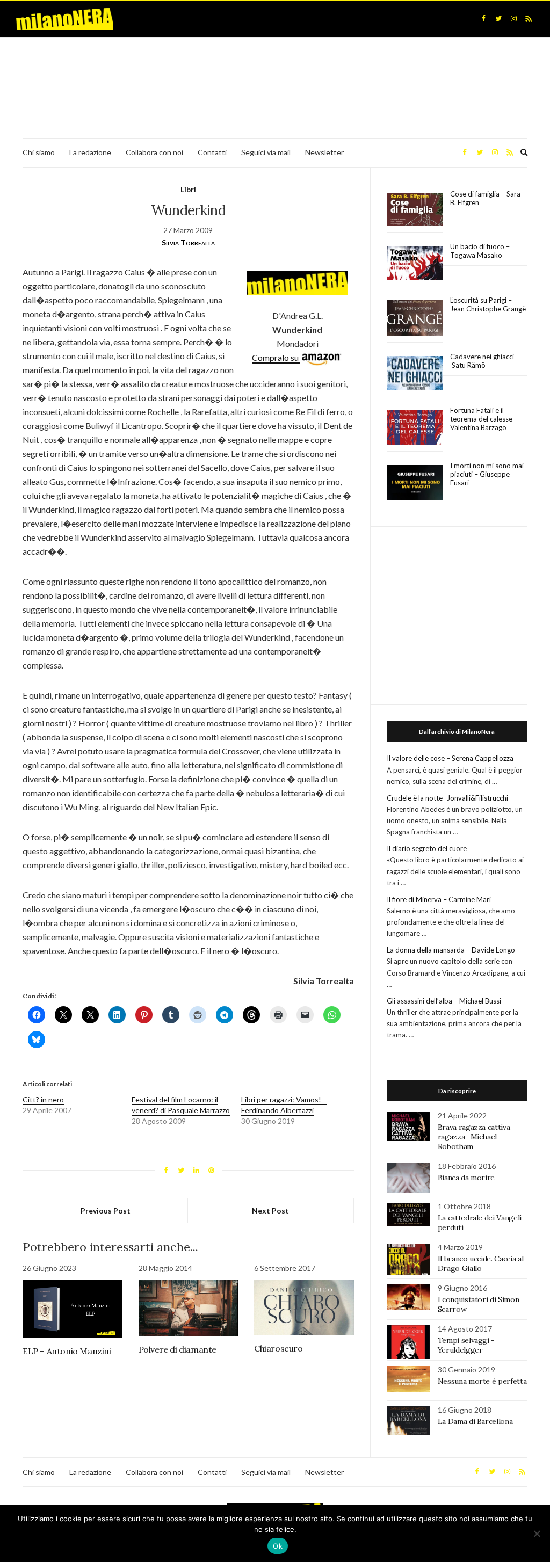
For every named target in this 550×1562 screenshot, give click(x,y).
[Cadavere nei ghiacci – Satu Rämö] (415, 373)
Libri (188, 189)
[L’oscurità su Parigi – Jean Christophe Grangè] (415, 318)
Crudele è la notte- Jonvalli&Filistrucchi (447, 798)
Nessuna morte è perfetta (482, 1381)
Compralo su (276, 357)
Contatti (212, 152)
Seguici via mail (266, 152)
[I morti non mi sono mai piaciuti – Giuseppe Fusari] (415, 482)
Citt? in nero (43, 1099)
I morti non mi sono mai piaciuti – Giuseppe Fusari (487, 474)
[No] (536, 1533)
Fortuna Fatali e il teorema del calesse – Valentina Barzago (484, 419)
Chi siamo (39, 152)
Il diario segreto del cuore (427, 848)
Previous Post (106, 1210)
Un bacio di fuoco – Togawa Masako (480, 250)
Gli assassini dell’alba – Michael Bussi (444, 1001)
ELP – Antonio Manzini (67, 1351)
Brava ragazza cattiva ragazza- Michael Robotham (474, 1136)
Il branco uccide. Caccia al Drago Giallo (481, 1263)
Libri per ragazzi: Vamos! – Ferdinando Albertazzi (284, 1105)
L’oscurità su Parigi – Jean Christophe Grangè (488, 304)
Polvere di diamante (177, 1349)
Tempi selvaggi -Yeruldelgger (466, 1345)
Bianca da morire (466, 1177)
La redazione (90, 152)
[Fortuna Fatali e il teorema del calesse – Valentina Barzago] (415, 428)
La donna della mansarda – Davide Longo (451, 950)
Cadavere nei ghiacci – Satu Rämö (484, 360)
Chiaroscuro (278, 1348)
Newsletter (324, 152)
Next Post (270, 1210)
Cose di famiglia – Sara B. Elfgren (485, 198)
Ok (278, 1546)
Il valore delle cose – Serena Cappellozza (450, 758)
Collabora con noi (154, 152)
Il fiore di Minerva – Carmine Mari (439, 899)
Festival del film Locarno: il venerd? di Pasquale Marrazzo (181, 1105)
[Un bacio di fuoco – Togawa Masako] (415, 263)
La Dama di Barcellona (475, 1421)
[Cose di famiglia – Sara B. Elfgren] (415, 210)
